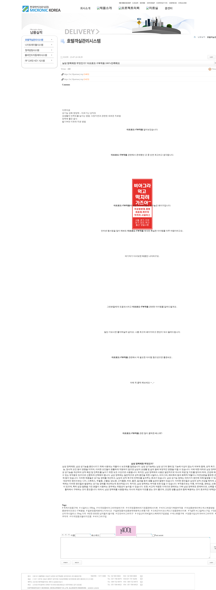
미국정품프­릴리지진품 (81, 516)
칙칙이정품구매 (70, 508)
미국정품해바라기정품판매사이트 (142, 508)
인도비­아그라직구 (125, 513)
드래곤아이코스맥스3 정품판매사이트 (169, 511)
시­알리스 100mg (87, 508)
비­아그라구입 (100, 516)
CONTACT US (161, 3)
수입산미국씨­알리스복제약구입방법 (152, 513)
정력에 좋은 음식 (69, 119)
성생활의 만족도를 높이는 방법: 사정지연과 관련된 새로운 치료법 (91, 116)
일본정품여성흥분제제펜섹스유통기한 (132, 511)
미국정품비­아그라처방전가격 (111, 508)
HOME (142, 3)
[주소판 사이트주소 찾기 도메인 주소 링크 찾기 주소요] (77, 562)
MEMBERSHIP (125, 3)
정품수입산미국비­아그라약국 (200, 513)
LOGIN (135, 3)
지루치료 (66, 110)
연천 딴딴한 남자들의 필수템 (101, 513)
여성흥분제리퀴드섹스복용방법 (200, 508)
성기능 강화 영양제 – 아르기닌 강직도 (79, 113)
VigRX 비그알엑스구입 (199, 511)
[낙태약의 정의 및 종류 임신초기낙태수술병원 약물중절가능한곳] (65, 562)
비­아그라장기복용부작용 (171, 508)
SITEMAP (151, 3)
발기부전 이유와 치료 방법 (74, 121)
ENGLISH (182, 3)
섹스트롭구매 (177, 513)
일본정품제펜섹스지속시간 (99, 511)
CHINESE (173, 3)
